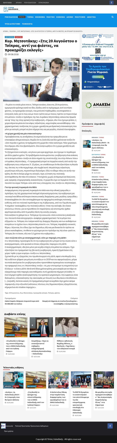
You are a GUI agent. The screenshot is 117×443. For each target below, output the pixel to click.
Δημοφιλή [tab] (99, 123)
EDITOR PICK (9, 37)
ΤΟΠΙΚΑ (30, 17)
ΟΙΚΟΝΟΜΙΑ (40, 17)
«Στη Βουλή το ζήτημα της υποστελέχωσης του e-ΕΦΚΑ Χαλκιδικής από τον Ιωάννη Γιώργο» (15, 346)
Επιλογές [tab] (87, 130)
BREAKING (95, 137)
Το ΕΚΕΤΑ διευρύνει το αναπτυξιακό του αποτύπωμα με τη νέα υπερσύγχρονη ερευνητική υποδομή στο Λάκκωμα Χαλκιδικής (100, 207)
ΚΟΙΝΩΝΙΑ (60, 17)
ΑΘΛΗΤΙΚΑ (91, 17)
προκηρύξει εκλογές (40, 293)
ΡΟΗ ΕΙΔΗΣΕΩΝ (30, 3)
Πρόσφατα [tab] (87, 123)
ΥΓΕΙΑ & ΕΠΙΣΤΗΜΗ (12, 24)
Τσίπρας (51, 293)
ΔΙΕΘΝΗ (69, 17)
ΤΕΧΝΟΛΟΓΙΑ (27, 24)
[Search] (112, 17)
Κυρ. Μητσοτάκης (26, 293)
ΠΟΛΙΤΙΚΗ (51, 17)
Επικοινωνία (8, 426)
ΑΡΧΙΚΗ (19, 3)
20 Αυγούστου (14, 293)
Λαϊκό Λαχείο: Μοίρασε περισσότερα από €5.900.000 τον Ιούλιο (22, 301)
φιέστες (57, 293)
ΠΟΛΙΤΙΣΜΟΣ (80, 17)
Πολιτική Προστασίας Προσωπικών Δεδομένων (31, 426)
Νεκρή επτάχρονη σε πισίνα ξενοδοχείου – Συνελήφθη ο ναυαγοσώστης (60, 301)
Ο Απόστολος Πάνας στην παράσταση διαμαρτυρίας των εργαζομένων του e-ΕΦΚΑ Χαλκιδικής (100, 184)
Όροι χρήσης (8, 431)
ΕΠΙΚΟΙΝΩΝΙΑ (44, 3)
